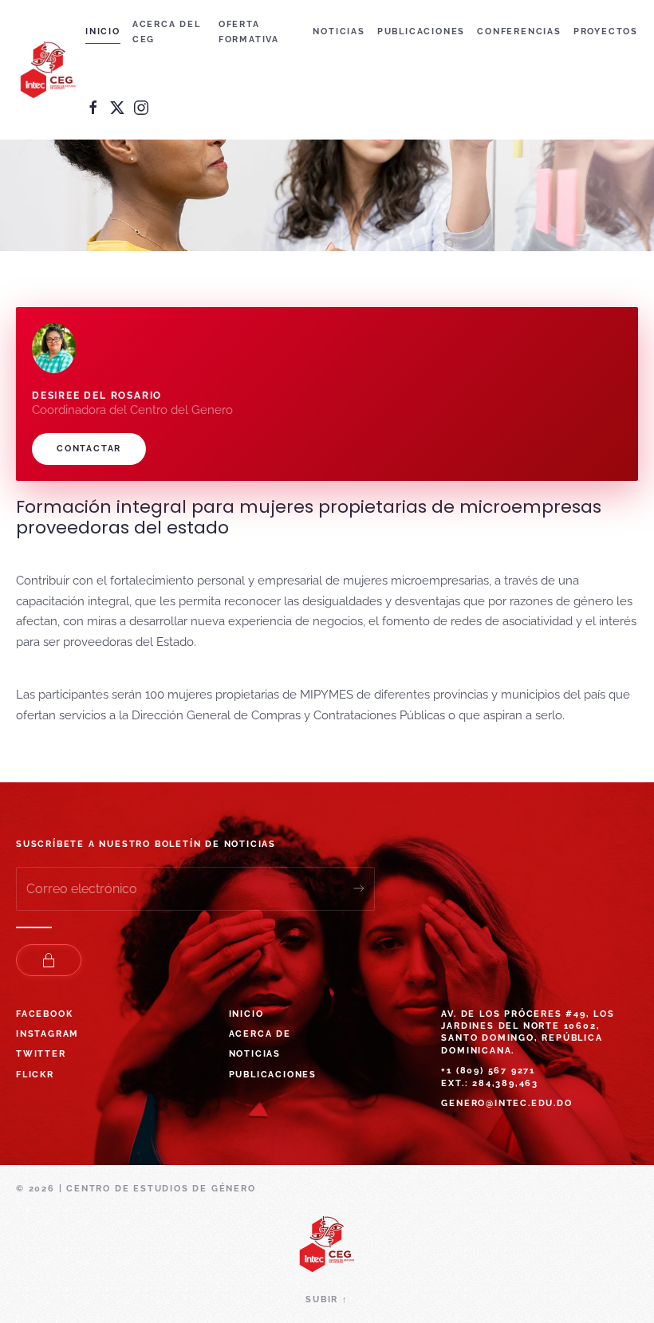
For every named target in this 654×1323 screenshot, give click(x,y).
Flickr (35, 1074)
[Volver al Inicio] (50, 70)
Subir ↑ (327, 1299)
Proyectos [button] (605, 31)
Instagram (47, 1034)
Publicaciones (421, 31)
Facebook (44, 1014)
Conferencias (519, 31)
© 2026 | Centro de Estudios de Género (136, 1188)
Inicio (102, 31)
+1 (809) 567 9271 (488, 1070)
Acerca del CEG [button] (166, 32)
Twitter (41, 1054)
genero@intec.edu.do (506, 1103)
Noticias (338, 31)
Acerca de (260, 1034)
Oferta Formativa (249, 32)
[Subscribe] (359, 889)
